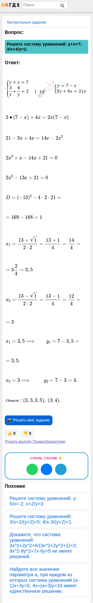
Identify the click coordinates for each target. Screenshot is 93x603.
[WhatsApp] (32, 469)
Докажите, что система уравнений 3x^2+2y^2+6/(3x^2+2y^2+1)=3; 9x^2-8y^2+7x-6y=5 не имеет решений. (43, 545)
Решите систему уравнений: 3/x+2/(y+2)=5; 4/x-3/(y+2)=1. (41, 519)
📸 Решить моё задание (28, 420)
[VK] (46, 469)
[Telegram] (61, 469)
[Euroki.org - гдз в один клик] (10, 6)
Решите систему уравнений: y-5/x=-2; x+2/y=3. (43, 501)
